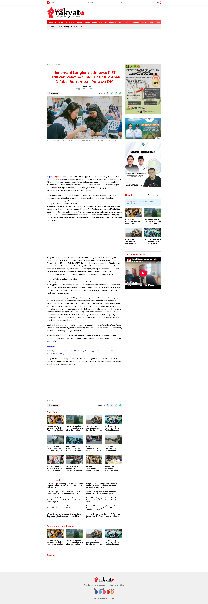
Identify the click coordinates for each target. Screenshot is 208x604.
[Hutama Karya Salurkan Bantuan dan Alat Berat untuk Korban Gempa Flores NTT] (94, 419)
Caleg (66, 27)
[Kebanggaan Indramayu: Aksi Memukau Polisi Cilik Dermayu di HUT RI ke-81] (94, 439)
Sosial (144, 22)
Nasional (68, 22)
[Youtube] (108, 592)
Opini (121, 22)
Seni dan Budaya (132, 22)
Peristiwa (59, 22)
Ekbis (94, 22)
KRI (60, 27)
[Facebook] (96, 592)
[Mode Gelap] (159, 2)
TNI (80, 27)
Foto (151, 22)
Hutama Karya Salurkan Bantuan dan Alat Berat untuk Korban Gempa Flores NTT (94, 428)
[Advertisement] (104, 46)
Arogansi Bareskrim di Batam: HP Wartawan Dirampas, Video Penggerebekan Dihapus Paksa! (74, 468)
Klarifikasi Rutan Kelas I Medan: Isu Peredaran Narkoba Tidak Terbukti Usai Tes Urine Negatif (55, 448)
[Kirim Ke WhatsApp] (120, 93)
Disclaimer (114, 585)
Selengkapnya (154, 195)
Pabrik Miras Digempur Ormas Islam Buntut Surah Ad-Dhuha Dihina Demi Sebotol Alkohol (73, 448)
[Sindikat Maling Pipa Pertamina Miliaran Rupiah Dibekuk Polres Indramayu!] (113, 419)
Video (157, 22)
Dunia (87, 22)
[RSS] (112, 592)
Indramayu (52, 27)
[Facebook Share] (107, 93)
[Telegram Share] (116, 93)
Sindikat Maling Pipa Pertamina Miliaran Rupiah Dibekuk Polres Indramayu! (113, 428)
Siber (122, 585)
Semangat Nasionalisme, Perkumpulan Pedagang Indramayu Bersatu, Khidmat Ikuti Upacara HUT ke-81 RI (112, 448)
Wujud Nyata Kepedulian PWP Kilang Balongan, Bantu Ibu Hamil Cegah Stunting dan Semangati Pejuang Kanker (113, 468)
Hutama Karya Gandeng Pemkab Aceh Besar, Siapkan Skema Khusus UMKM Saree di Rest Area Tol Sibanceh (55, 428)
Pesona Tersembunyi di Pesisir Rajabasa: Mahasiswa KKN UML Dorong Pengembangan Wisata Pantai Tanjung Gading (94, 468)
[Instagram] (104, 592)
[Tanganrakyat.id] (65, 12)
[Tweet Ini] (111, 93)
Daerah (79, 22)
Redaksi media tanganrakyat (95, 585)
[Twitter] (100, 592)
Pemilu (74, 27)
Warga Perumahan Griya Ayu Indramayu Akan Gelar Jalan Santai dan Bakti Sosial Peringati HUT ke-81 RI (74, 428)
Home (50, 22)
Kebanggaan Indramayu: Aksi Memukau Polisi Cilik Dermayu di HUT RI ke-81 (94, 448)
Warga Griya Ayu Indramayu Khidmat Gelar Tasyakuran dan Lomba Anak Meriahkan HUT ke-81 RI (55, 468)
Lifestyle (112, 22)
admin (78, 86)
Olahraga (103, 22)
